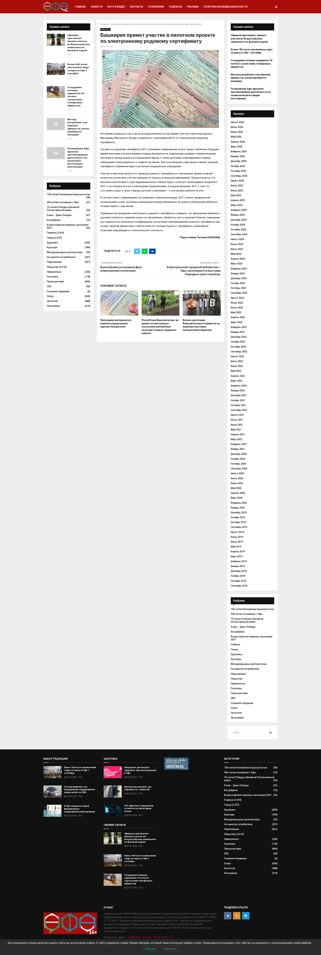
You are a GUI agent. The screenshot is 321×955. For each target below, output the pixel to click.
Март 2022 (236, 380)
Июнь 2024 (237, 249)
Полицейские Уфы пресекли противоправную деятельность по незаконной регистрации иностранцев (78, 157)
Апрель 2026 (238, 141)
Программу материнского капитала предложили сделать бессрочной (115, 323)
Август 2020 (237, 473)
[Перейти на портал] (176, 769)
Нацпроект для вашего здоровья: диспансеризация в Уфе (140, 770)
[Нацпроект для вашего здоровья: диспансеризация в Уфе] (113, 772)
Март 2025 (236, 205)
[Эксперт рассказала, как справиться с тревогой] (113, 791)
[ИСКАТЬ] (270, 732)
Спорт (50, 296)
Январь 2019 (238, 566)
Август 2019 (237, 532)
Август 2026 (237, 122)
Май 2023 (236, 312)
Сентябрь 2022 (239, 351)
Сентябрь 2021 (239, 410)
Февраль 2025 (239, 210)
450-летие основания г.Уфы (63, 202)
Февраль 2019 (239, 561)
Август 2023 (237, 298)
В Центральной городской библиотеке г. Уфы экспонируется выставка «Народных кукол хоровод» (194, 271)
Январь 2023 (238, 332)
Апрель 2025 (238, 200)
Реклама (193, 6)
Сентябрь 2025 (239, 176)
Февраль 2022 (239, 385)
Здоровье (52, 242)
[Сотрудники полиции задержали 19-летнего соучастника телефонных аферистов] (56, 92)
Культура (52, 247)
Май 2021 (236, 429)
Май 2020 (236, 488)
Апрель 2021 (238, 434)
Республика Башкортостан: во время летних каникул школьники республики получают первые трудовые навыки (160, 327)
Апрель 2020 (238, 493)
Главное (51, 232)
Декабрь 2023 (239, 278)
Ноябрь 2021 (238, 400)
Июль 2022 (237, 361)
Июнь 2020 (237, 483)
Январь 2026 (238, 156)
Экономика (53, 306)
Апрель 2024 (238, 258)
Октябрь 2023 (238, 288)
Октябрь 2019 (238, 522)
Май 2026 (236, 136)
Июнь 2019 (237, 541)
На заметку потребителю (61, 257)
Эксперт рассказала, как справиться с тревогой (137, 788)
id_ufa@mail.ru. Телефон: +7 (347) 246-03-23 (149, 937)
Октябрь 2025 (238, 171)
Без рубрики (54, 220)
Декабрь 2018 (239, 571)
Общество (105, 29)
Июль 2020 (237, 478)
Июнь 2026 (237, 132)
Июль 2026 (237, 127)
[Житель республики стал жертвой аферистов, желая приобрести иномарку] (56, 124)
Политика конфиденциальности (225, 6)
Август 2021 (237, 415)
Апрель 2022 (238, 376)
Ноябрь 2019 (238, 517)
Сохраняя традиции (58, 291)
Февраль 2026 (239, 151)
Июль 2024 (237, 244)
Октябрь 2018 (238, 581)
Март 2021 (236, 439)
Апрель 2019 (238, 551)
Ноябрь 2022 (238, 341)
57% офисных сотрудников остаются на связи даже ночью (138, 808)
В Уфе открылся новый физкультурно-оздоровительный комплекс (79, 809)
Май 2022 (236, 371)
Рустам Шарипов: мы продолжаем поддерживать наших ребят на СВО (79, 789)
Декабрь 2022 (239, 336)
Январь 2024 (238, 273)
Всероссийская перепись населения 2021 (248, 795)
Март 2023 (236, 322)
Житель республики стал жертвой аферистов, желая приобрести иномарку (78, 127)
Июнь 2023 (237, 307)
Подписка (175, 6)
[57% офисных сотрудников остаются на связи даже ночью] (113, 810)
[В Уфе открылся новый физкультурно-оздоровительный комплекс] (52, 811)
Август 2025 (237, 180)
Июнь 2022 (237, 366)
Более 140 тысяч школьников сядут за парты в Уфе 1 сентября (78, 69)
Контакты (136, 6)
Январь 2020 (238, 507)
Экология (52, 301)
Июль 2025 (237, 185)
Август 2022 (237, 356)
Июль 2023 (237, 302)
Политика (52, 276)
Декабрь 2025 (239, 161)
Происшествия (55, 281)
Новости (96, 6)
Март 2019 (236, 556)
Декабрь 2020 (239, 454)
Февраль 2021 (239, 444)
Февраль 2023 (239, 327)
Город (50, 237)
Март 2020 (236, 497)
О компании (156, 6)
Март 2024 (236, 263)
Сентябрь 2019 (239, 527)
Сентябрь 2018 (239, 585)
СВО (49, 286)
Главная (80, 6)
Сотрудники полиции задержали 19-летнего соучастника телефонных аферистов (76, 96)
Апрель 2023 (238, 317)
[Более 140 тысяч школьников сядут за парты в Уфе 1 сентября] (56, 69)
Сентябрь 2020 (239, 468)
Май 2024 (236, 254)
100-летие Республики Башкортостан (68, 194)
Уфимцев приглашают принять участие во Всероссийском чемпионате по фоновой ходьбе (78, 43)
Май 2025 (236, 195)
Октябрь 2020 (238, 463)
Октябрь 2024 (238, 229)
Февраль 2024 (239, 268)
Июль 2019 (237, 537)
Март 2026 (236, 146)
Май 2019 (236, 546)
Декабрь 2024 (239, 219)
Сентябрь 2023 (239, 293)
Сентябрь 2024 (239, 234)
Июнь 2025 (237, 190)
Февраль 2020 (239, 502)
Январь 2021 (238, 449)
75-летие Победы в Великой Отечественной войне (63, 208)
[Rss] (236, 915)
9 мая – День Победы (59, 215)
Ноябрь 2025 (238, 166)
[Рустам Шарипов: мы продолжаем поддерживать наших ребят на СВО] (52, 791)
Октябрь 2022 (238, 346)
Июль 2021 (237, 419)
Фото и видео (116, 6)
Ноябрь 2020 (238, 459)
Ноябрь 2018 (238, 576)
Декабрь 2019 (239, 512)
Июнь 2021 (237, 424)
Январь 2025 (238, 214)
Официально (54, 271)
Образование (54, 262)
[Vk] (227, 915)
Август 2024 (237, 239)
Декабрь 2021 (239, 395)
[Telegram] (245, 915)
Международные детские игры (65, 252)
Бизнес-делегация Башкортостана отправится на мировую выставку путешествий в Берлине (201, 325)
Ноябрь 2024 (238, 224)
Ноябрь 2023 (238, 283)
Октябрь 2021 (238, 405)
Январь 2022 (238, 390)
